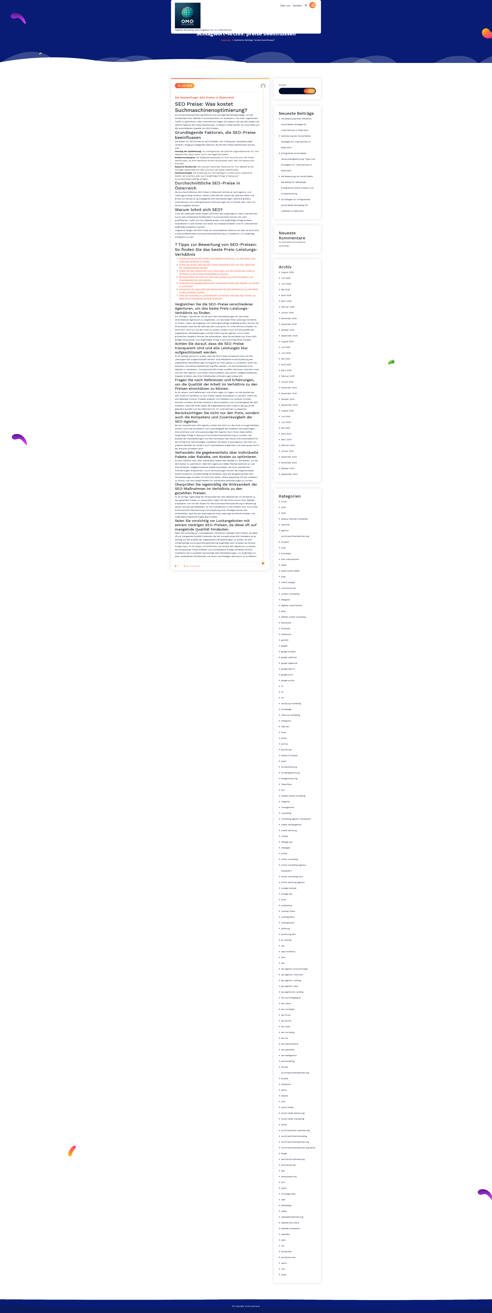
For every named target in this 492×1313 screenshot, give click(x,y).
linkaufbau (286, 784)
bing (283, 576)
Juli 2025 (285, 347)
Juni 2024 (286, 422)
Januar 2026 (287, 312)
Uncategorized (288, 1194)
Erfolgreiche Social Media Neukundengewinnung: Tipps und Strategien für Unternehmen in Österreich (298, 162)
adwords (285, 524)
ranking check (288, 911)
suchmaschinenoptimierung (295, 1142)
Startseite (226, 40)
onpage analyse (288, 888)
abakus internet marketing (294, 519)
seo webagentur (289, 1055)
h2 (282, 692)
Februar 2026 (287, 307)
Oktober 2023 (287, 468)
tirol (283, 1182)
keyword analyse (289, 755)
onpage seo (286, 894)
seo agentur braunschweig (294, 969)
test (283, 1171)
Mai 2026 (285, 289)
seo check (286, 1003)
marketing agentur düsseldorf (296, 819)
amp (283, 548)
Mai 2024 (285, 428)
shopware (286, 1084)
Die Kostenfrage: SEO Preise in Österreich (204, 97)
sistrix (284, 1090)
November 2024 (289, 393)
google (284, 646)
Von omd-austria (193, 566)
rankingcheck (287, 917)
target (284, 1153)
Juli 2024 (285, 416)
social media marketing (292, 1119)
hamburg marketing (291, 703)
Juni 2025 (286, 353)
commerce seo (288, 588)
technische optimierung (293, 1159)
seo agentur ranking (291, 980)
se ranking (286, 940)
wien (283, 1240)
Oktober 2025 (287, 330)
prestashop (286, 905)
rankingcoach (287, 922)
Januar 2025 (287, 382)
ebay (283, 611)
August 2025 (287, 341)
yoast (283, 1274)
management (287, 807)
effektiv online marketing (293, 617)
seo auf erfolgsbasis (291, 997)
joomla (284, 744)
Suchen (282, 85)
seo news (285, 1026)
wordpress (286, 1251)
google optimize (289, 657)
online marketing (289, 859)
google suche (287, 680)
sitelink (284, 1096)
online (284, 853)
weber (284, 1211)
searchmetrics (288, 951)
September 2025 (289, 335)
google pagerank (289, 663)
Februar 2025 (287, 376)
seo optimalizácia (289, 1044)
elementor (286, 623)
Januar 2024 (287, 451)
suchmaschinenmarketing (294, 1136)
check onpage (288, 582)
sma (283, 1101)
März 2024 (286, 439)
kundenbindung (289, 767)
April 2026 (286, 295)
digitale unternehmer (291, 605)
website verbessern (290, 1228)
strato (284, 1124)
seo (282, 963)
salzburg (285, 928)
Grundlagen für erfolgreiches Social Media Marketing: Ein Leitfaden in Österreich (295, 205)
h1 (282, 686)
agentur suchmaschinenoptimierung (295, 533)
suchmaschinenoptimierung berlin (298, 1147)
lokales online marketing (293, 796)
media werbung (289, 830)
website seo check (290, 1222)
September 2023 (289, 474)
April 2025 (286, 364)
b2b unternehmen (290, 559)
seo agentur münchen (292, 974)
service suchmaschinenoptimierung (295, 1070)
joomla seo (286, 749)
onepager (285, 847)
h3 (282, 697)
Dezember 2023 (289, 457)
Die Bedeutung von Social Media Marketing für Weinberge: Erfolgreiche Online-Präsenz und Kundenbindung (297, 185)
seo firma (285, 1015)
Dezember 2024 (289, 387)
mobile (284, 836)
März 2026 (286, 301)
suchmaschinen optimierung (295, 1130)
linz (283, 790)
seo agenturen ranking (292, 992)
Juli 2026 (285, 278)
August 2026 (287, 272)
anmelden (286, 553)
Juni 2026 (286, 284)
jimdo (284, 738)
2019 (283, 507)
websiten (285, 1234)
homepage (286, 709)
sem (283, 957)
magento (285, 801)
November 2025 (289, 324)
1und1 (284, 501)
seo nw (284, 1038)
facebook (285, 628)
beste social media (290, 571)
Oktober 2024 (287, 399)
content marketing (290, 594)
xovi (283, 1269)
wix (282, 1246)
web (283, 1199)
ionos (283, 732)
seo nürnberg (287, 1032)
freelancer (286, 634)
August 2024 (287, 410)
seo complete (287, 1009)
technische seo (288, 1165)
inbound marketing (290, 715)
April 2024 (286, 434)
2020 (283, 513)
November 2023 (289, 462)
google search (288, 669)
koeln (283, 761)
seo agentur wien (289, 986)
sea (282, 946)
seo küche (286, 1021)
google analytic (288, 651)
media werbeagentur (291, 824)
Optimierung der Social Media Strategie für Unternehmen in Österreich (296, 142)
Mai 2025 (285, 359)
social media (287, 1107)
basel (283, 565)
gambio (284, 640)
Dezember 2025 (289, 318)
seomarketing (288, 1061)
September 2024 (289, 405)
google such (287, 674)
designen (285, 599)
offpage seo (287, 842)
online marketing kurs (292, 876)
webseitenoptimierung (292, 1217)
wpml (284, 1263)
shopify (284, 1078)
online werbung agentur (293, 882)
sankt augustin (288, 934)
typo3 (283, 1188)
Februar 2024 (288, 445)
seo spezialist (287, 1049)
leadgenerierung (289, 778)
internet (285, 726)
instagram (286, 721)
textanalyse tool (289, 1176)
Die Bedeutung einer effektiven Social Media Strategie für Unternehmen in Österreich (296, 124)
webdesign (286, 1205)
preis (283, 899)
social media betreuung (293, 1113)
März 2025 (286, 370)
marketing (286, 813)
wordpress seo (288, 1257)
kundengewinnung (290, 772)
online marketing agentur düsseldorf (293, 868)
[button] (306, 5)
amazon (285, 542)
